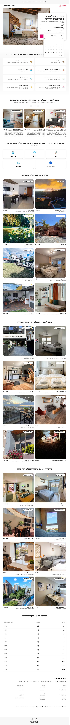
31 (59, 55)
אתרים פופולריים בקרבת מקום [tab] (33, 681)
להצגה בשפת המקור (27, 1)
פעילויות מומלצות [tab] (21, 681)
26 (53, 52)
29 (45, 52)
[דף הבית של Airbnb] (62, 6)
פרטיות (36, 722)
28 (48, 52)
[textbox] (58, 32)
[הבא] (31, 106)
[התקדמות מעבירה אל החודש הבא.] (45, 35)
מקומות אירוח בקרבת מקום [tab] (61, 681)
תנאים (32, 722)
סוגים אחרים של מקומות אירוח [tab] (47, 681)
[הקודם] (38, 106)
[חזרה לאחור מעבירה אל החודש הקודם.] (61, 35)
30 (61, 55)
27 (51, 52)
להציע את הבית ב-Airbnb (9, 5)
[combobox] (52, 27)
